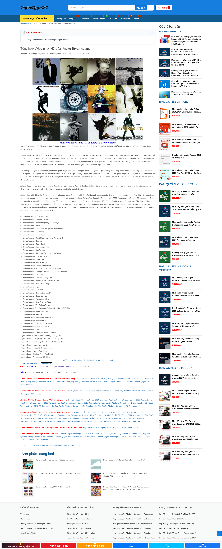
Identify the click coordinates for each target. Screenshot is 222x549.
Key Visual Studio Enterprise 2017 (97, 427)
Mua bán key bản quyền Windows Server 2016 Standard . (186, 278)
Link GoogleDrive (29, 363)
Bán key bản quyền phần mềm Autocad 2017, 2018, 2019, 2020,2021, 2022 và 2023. (185, 377)
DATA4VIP (114, 17)
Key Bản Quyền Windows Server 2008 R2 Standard (72, 406)
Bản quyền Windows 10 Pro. (78, 514)
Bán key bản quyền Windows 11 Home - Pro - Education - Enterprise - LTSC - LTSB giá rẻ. (185, 72)
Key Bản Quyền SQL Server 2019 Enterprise (122, 421)
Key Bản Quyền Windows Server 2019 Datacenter (129, 400)
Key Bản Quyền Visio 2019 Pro (78, 391)
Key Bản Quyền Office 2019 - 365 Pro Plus (45, 382)
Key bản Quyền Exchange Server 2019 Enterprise (121, 433)
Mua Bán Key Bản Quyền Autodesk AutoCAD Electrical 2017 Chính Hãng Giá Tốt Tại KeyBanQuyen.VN (185, 453)
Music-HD (29, 23)
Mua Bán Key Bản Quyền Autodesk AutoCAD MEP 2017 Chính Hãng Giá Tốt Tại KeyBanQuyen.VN (185, 422)
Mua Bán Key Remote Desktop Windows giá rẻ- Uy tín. (186, 340)
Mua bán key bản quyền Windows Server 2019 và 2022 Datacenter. (185, 294)
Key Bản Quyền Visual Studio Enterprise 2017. (178, 533)
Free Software (100, 17)
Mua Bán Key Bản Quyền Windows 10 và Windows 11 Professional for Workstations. (184, 51)
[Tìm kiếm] (141, 8)
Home (22, 23)
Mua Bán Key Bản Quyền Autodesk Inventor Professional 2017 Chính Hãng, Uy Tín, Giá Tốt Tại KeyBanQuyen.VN (186, 407)
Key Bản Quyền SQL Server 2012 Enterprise (85, 415)
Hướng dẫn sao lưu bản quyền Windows (36, 528)
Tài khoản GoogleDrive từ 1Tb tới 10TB (36, 446)
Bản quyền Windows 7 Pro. (78, 524)
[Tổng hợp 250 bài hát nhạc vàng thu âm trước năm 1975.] (28, 478)
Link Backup (46, 363)
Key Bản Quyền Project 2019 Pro (105, 391)
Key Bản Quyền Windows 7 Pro (117, 379)
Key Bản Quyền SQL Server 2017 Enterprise (47, 421)
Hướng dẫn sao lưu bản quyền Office (35, 524)
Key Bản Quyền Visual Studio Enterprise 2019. (178, 538)
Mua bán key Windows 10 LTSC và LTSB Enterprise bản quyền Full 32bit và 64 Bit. (186, 62)
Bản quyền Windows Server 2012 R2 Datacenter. (133, 524)
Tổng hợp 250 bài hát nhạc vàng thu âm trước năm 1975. (59, 473)
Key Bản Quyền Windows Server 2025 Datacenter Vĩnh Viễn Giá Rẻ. (186, 309)
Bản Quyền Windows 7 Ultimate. (80, 519)
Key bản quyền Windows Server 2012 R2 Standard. (134, 538)
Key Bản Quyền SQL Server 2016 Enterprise (100, 418)
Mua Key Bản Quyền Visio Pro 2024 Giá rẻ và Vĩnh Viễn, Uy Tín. (186, 208)
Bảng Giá (73, 17)
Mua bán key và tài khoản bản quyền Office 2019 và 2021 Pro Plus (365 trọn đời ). (185, 126)
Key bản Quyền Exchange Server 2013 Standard (116, 437)
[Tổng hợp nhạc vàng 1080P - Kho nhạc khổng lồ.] (28, 491)
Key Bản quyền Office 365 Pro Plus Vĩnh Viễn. (178, 514)
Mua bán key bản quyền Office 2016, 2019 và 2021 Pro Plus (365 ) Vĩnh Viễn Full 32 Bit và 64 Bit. (186, 110)
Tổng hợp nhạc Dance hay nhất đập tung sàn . (55, 460)
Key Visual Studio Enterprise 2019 (127, 427)
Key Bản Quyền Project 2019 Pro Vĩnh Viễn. (177, 524)
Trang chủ (61, 19)
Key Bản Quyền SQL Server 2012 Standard (48, 415)
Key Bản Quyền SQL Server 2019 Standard (85, 421)
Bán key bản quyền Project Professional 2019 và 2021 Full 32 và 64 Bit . (185, 254)
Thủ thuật (84, 19)
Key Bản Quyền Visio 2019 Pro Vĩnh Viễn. (176, 519)
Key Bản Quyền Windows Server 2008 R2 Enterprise (115, 406)
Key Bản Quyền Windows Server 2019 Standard (87, 400)
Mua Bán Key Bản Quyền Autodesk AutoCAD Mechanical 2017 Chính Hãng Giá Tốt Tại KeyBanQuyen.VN (186, 438)
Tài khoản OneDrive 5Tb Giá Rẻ (67, 446)
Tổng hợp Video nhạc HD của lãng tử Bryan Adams (47, 40)
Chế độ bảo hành (27, 519)
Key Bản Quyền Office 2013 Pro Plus (118, 382)
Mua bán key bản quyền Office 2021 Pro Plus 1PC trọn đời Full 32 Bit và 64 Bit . (186, 172)
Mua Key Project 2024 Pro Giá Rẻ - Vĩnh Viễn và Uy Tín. (185, 192)
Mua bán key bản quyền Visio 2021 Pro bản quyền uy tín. (185, 238)
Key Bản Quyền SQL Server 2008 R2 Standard (93, 412)
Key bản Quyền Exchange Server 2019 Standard (79, 433)
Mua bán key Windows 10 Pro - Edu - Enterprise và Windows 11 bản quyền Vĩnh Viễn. (185, 83)
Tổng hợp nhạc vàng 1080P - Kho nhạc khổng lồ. (56, 487)
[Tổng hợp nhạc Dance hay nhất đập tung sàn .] (28, 464)
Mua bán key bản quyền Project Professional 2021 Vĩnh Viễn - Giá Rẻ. (186, 223)
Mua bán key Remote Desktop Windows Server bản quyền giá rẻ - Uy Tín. (186, 355)
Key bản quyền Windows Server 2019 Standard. (132, 528)
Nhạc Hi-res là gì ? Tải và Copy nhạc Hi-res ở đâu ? (124, 460)
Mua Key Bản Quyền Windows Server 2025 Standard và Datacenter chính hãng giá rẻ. (185, 325)
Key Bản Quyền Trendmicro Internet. (174, 528)
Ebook (137, 17)
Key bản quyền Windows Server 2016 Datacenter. (133, 519)
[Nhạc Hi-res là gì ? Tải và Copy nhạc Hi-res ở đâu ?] (95, 464)
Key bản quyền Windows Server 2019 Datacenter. (133, 514)
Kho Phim (126, 17)
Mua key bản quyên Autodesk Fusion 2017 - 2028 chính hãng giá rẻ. (185, 392)
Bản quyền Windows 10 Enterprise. (81, 533)
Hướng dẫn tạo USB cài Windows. (80, 538)
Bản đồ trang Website (29, 533)
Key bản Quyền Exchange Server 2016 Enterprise (75, 437)
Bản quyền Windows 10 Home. (79, 528)
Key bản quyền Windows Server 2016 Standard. (132, 533)
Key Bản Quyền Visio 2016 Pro (132, 391)
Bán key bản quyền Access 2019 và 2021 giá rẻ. (186, 156)
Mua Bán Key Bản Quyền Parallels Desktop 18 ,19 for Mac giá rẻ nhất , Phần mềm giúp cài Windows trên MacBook (186, 40)
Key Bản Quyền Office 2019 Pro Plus (86, 382)
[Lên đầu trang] (219, 533)
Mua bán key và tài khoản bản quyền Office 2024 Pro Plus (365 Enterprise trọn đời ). (186, 141)
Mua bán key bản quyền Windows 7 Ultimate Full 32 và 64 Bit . (186, 93)
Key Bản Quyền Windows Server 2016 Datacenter (77, 403)
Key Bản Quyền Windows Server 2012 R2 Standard (119, 403)
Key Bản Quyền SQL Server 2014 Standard (122, 415)
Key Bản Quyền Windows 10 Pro (90, 379)
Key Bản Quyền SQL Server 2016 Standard (62, 418)
